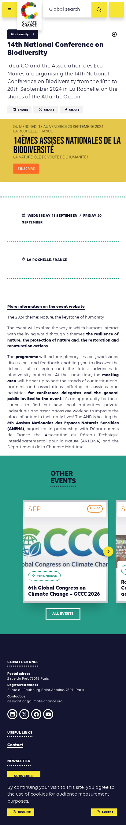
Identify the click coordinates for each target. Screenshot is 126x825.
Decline (24, 812)
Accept (107, 812)
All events (63, 614)
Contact (15, 745)
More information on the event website (46, 306)
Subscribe (24, 776)
